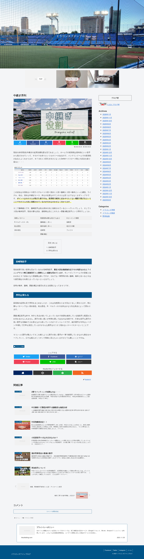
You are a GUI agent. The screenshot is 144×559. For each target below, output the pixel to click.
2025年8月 (107, 127)
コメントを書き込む (52, 511)
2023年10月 (107, 196)
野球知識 (106, 216)
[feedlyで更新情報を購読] (62, 373)
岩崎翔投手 (52, 247)
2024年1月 (107, 187)
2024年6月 (107, 171)
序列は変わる (53, 250)
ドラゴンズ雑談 (109, 212)
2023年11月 (107, 193)
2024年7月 (107, 168)
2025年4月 (107, 139)
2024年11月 (107, 155)
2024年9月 (107, 161)
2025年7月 (107, 130)
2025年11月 (107, 117)
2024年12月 (107, 152)
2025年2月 (107, 146)
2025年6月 (107, 133)
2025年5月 (107, 136)
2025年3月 (107, 142)
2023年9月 (107, 199)
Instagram (122, 550)
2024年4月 (107, 177)
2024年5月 (107, 174)
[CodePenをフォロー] (42, 373)
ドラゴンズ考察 (20, 346)
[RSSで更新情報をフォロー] (82, 373)
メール (130, 550)
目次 (50, 243)
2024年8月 (107, 165)
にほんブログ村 (113, 104)
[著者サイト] (22, 373)
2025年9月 (107, 124)
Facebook (108, 550)
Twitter (115, 550)
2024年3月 (107, 181)
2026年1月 (107, 114)
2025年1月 (107, 149)
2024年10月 (107, 158)
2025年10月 (107, 120)
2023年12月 (107, 190)
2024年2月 (107, 184)
